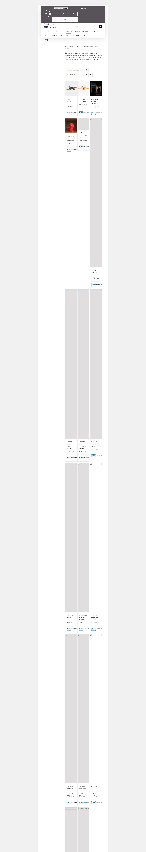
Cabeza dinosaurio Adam (95, 617)
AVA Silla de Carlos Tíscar (95, 101)
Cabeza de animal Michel (83, 617)
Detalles (74, 112)
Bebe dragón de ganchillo (83, 272)
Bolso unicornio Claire (94, 272)
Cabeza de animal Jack (71, 617)
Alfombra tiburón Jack (70, 101)
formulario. (95, 59)
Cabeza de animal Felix (95, 444)
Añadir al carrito (69, 113)
